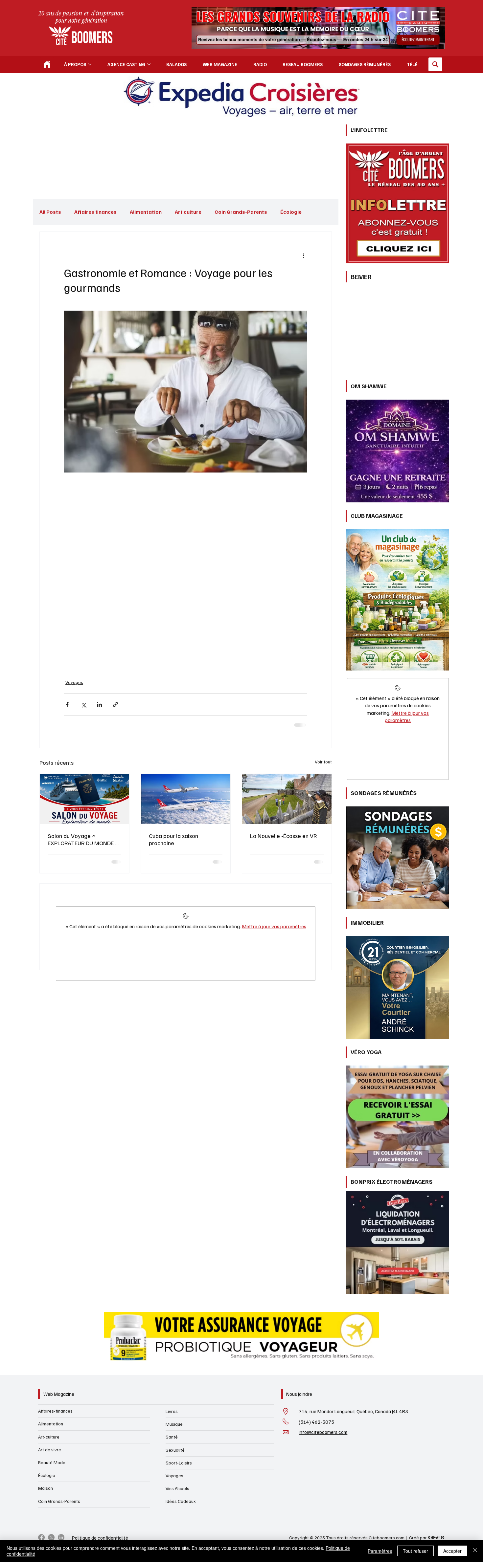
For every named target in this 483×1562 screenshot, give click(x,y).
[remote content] (185, 571)
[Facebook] (41, 1537)
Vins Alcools (177, 1488)
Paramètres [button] (380, 1551)
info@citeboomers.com (323, 1432)
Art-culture (48, 1437)
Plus (285, 212)
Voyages (73, 681)
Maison (45, 1488)
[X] (51, 1537)
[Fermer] (475, 1551)
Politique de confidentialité (100, 1538)
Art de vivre (49, 1449)
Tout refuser (415, 1551)
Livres (172, 1411)
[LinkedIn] (61, 1537)
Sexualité (175, 1450)
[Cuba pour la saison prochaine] (185, 796)
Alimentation (146, 212)
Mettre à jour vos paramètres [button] (274, 929)
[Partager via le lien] (115, 702)
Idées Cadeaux (181, 1501)
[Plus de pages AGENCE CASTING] (148, 64)
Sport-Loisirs (179, 1462)
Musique (174, 1424)
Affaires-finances (55, 1411)
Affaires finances (95, 212)
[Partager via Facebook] (67, 702)
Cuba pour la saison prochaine (173, 836)
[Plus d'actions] (303, 255)
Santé (172, 1437)
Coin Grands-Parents (241, 212)
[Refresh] (47, 64)
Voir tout (323, 759)
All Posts (50, 212)
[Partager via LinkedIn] (99, 702)
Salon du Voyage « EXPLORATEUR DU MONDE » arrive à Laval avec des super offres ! (83, 836)
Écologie (46, 1475)
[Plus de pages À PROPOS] (89, 64)
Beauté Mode (51, 1462)
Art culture (188, 212)
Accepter (452, 1551)
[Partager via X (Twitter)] (83, 702)
